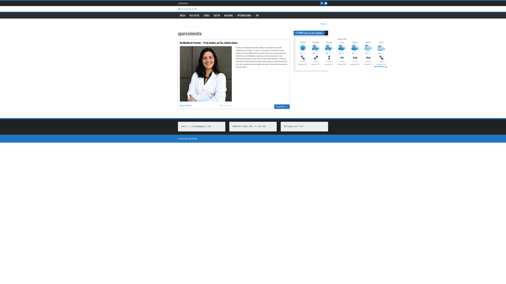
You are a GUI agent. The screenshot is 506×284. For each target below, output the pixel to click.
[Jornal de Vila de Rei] (187, 8)
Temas (206, 15)
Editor (217, 15)
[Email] (325, 3)
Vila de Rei (194, 15)
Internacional (244, 15)
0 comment (227, 105)
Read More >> (282, 106)
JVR (257, 15)
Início (182, 15)
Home (323, 23)
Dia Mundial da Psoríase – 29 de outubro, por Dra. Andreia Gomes (208, 42)
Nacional (228, 15)
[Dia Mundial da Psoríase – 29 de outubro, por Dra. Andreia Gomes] (206, 74)
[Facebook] (321, 3)
